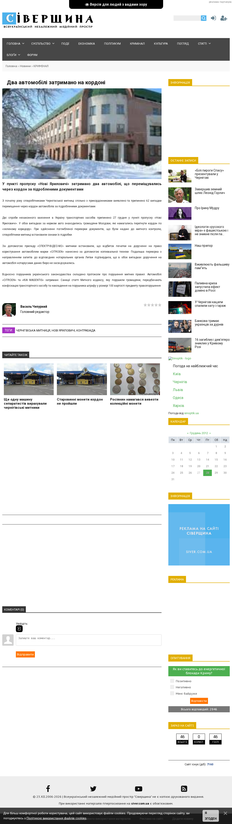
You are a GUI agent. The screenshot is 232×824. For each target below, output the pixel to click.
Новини (25, 66)
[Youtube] (138, 790)
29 (216, 472)
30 (225, 472)
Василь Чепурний (33, 306)
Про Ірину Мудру (207, 208)
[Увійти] (212, 19)
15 (216, 459)
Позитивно (183, 681)
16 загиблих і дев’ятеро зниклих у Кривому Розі (212, 343)
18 (181, 466)
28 (207, 472)
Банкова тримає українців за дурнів (209, 322)
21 (207, 466)
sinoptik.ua (191, 413)
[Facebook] (48, 790)
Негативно (183, 687)
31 (172, 479)
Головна (11, 66)
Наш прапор (204, 245)
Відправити (25, 654)
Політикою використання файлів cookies (56, 818)
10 (172, 459)
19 (190, 466)
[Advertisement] (82, 464)
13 (198, 459)
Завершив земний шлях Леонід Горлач (210, 191)
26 (190, 472)
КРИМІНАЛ (41, 66)
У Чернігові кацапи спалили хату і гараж (210, 303)
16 (225, 459)
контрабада (85, 330)
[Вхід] (19, 628)
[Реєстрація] (224, 19)
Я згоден (211, 816)
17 (172, 466)
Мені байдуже (186, 694)
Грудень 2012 (199, 433)
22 (216, 466)
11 (181, 459)
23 (225, 466)
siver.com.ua (140, 803)
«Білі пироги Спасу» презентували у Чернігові (209, 174)
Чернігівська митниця (33, 330)
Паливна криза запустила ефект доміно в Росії (207, 286)
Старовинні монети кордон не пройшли (80, 401)
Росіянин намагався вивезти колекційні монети (134, 401)
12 (190, 459)
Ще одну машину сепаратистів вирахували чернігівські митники (25, 403)
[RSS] (184, 790)
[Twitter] (93, 790)
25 (181, 472)
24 (172, 472)
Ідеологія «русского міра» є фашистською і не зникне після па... (211, 230)
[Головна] (47, 27)
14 (207, 459)
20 (198, 466)
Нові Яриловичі (63, 330)
